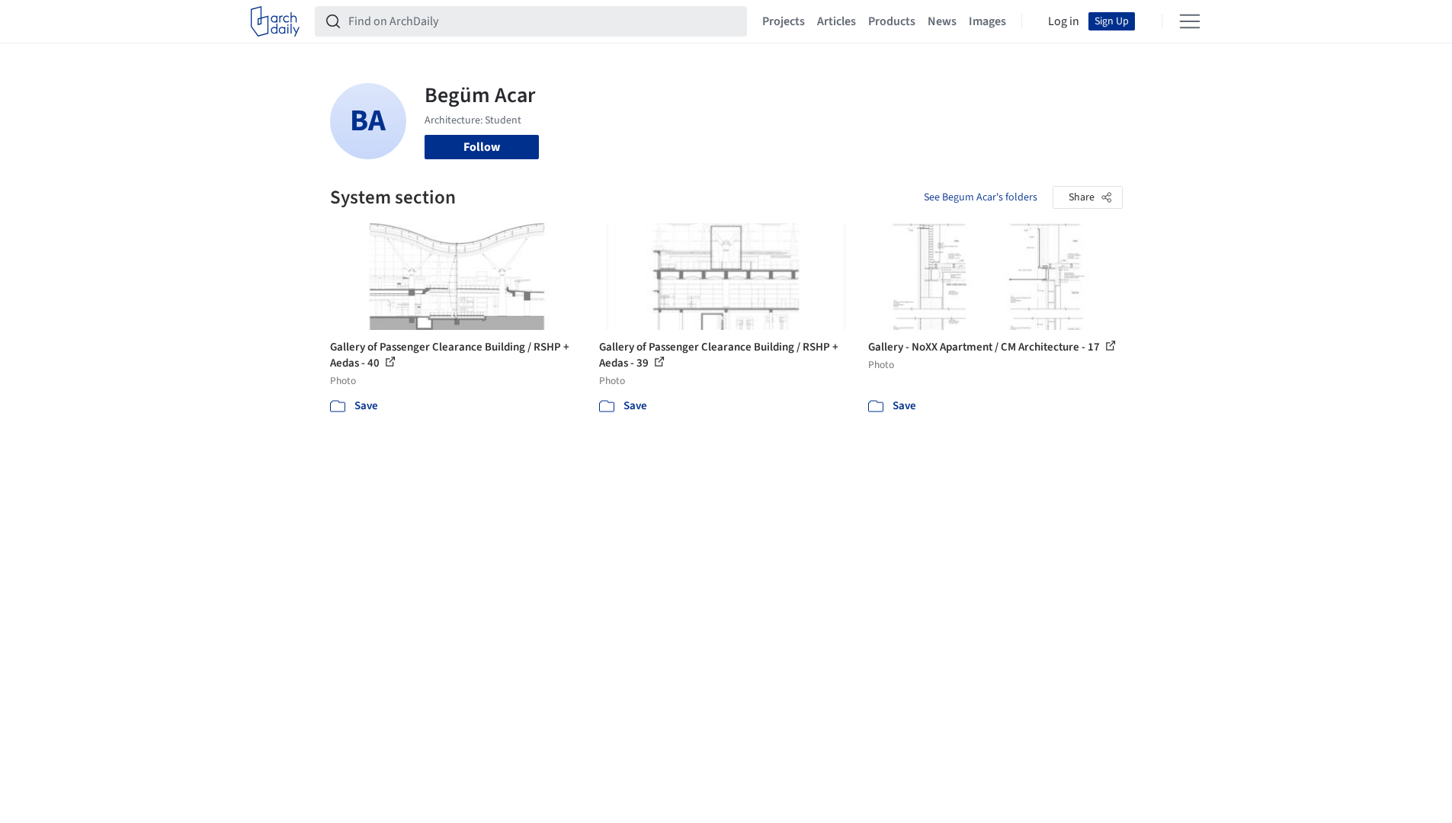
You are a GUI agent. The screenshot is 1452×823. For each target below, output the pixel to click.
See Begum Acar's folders (980, 197)
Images (987, 21)
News (942, 21)
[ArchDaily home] (275, 21)
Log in (1063, 21)
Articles (836, 21)
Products (891, 21)
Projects (783, 21)
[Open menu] (1190, 21)
